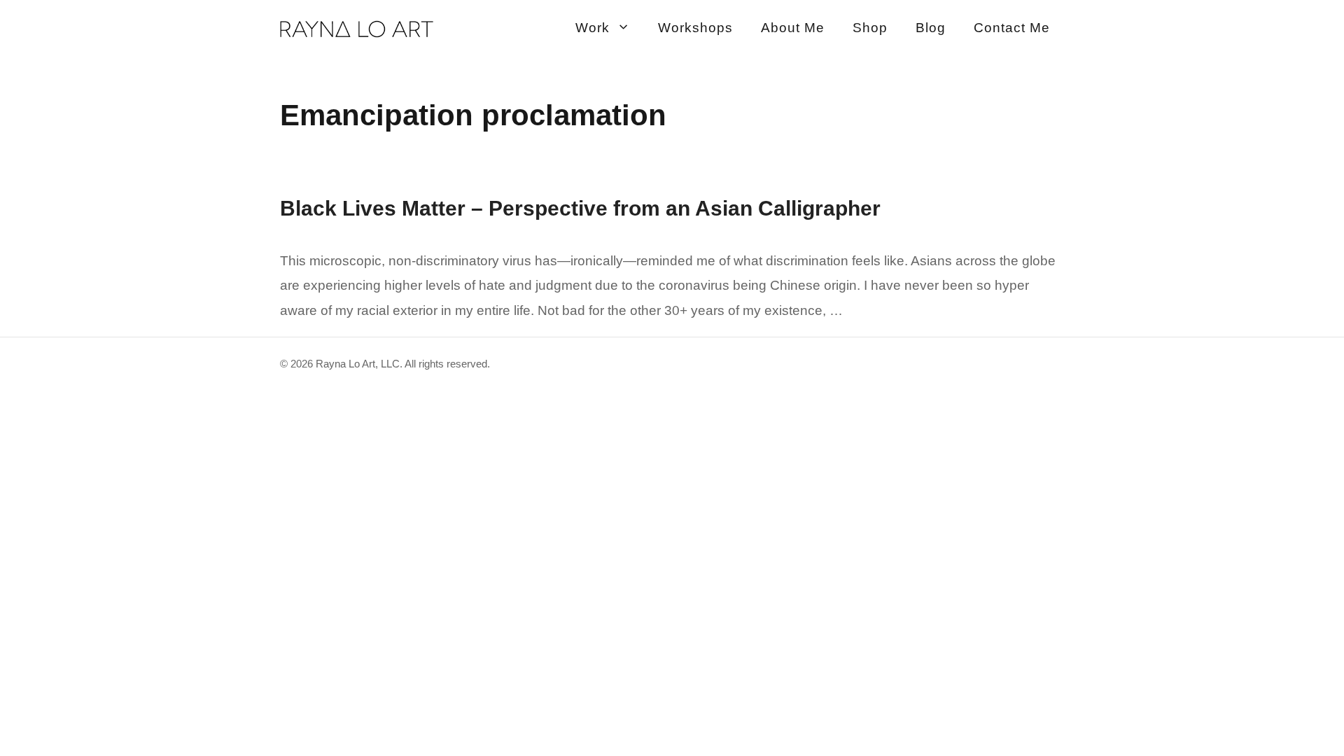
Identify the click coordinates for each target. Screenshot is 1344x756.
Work (592, 27)
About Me (793, 27)
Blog (931, 27)
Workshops (695, 27)
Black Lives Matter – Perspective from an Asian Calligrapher (580, 208)
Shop (870, 27)
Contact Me (1012, 27)
